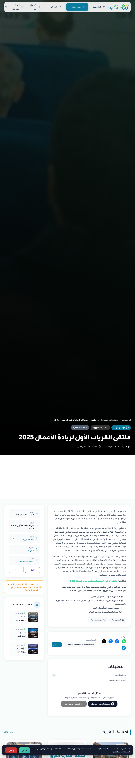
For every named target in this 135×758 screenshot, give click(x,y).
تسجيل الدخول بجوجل (102, 704)
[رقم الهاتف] (16, 570)
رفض (11, 750)
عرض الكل (8, 732)
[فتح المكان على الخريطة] (12, 538)
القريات (30, 550)
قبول (24, 750)
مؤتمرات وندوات (109, 420)
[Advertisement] (67, 474)
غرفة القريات (28, 539)
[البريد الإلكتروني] (32, 570)
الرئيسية (126, 420)
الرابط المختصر (91, 640)
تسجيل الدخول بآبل (72, 704)
